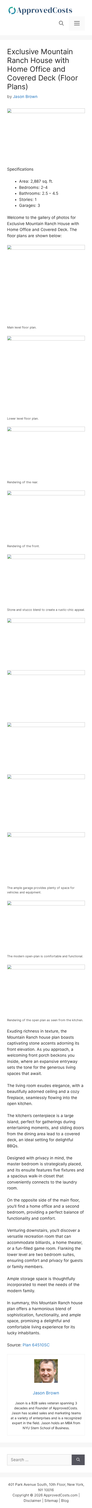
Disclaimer (32, 1500)
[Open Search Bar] (61, 23)
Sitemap (51, 1500)
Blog (65, 1500)
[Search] (78, 1460)
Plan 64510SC (36, 1345)
